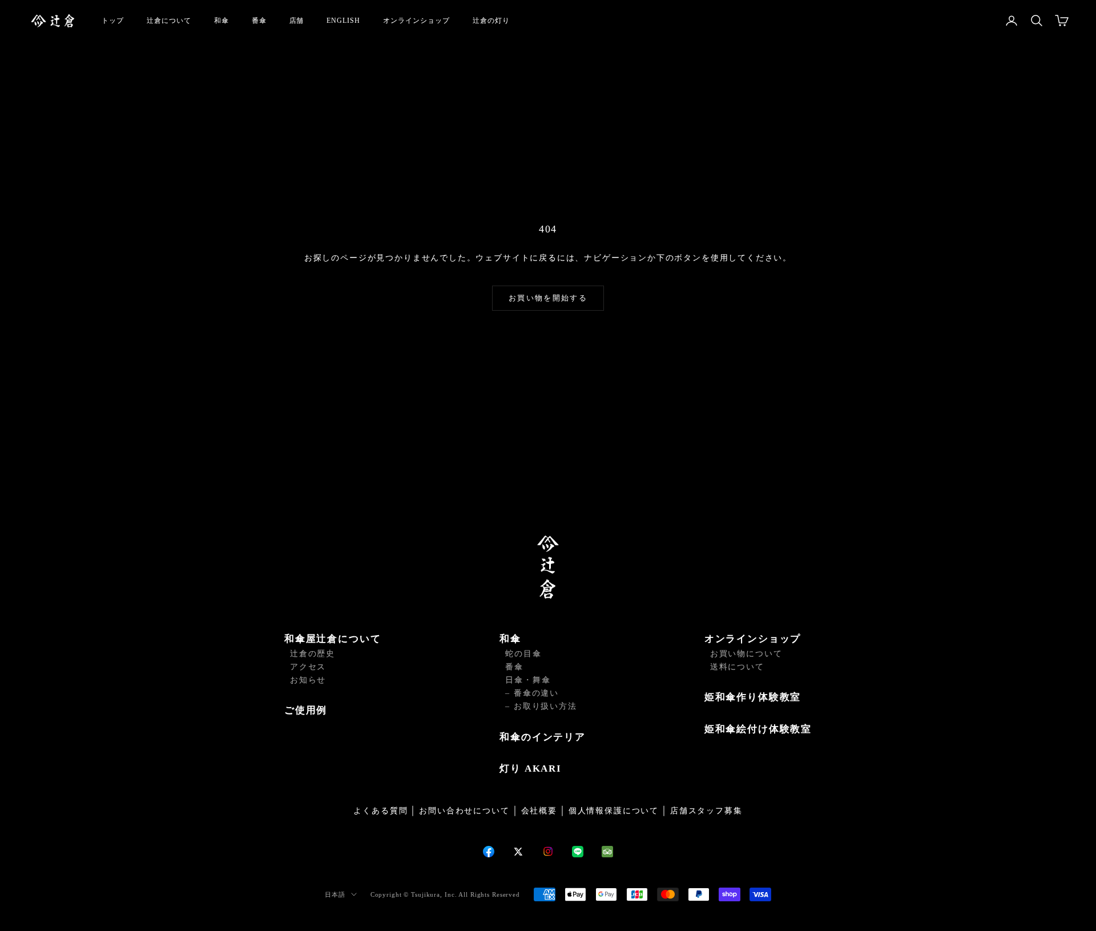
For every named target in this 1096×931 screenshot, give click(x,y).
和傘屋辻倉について (332, 638)
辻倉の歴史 (312, 653)
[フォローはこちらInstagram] (548, 851)
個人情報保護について (614, 810)
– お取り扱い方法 (541, 706)
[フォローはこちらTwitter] (518, 851)
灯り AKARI (530, 768)
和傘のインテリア (542, 737)
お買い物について (746, 653)
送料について (737, 667)
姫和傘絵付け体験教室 (758, 729)
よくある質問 (380, 810)
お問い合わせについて (464, 810)
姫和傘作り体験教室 (752, 697)
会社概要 (539, 810)
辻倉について (169, 21)
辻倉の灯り (491, 21)
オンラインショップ (416, 21)
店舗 (296, 21)
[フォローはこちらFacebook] (488, 851)
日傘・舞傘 (527, 680)
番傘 (259, 21)
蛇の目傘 (523, 653)
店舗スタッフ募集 (706, 810)
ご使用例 (305, 710)
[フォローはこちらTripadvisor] (607, 851)
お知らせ (308, 680)
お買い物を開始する (548, 298)
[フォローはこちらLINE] (577, 851)
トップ (113, 21)
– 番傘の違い (532, 693)
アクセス (308, 667)
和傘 (221, 21)
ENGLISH (343, 21)
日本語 (335, 894)
